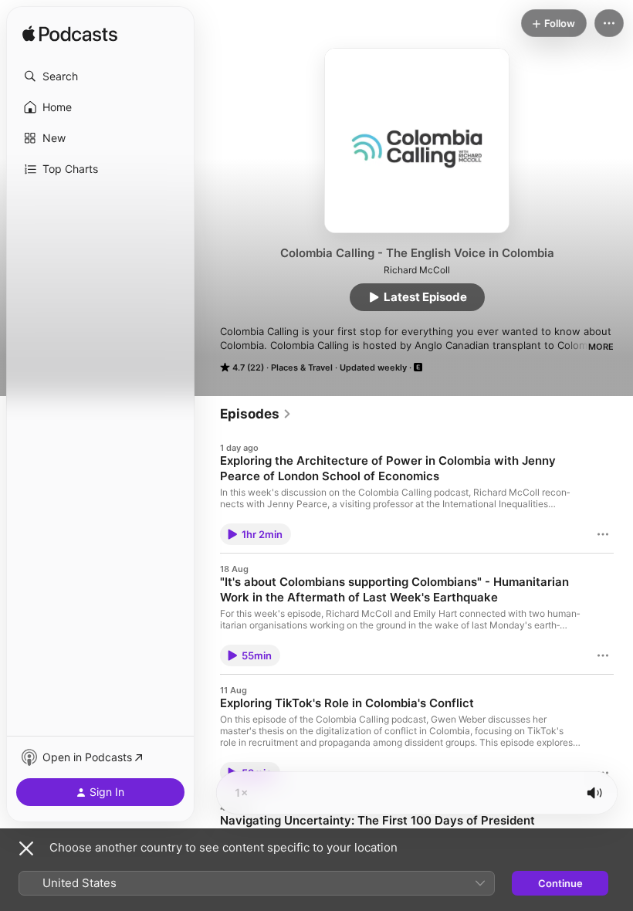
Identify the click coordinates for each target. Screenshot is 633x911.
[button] (100, 76)
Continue (560, 883)
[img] (69, 34)
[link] (256, 413)
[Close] (26, 848)
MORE (601, 346)
